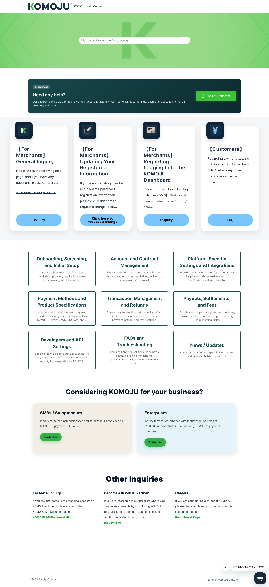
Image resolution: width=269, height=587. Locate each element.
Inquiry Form (112, 522)
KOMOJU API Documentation (52, 517)
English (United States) (223, 579)
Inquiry (39, 220)
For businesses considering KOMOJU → (36, 192)
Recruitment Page (187, 517)
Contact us (50, 437)
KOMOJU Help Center (42, 579)
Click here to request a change (102, 220)
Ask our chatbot (218, 96)
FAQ (230, 220)
